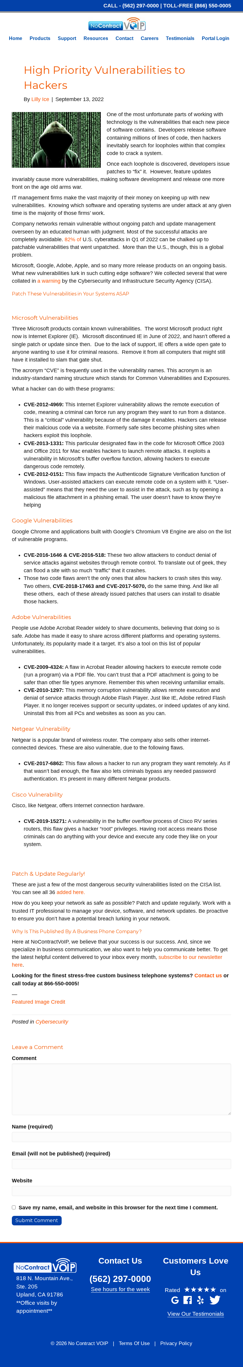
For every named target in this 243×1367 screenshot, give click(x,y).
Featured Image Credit (38, 1002)
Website (22, 1181)
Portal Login (215, 38)
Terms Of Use (134, 1343)
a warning (48, 281)
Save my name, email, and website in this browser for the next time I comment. (118, 1208)
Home (15, 38)
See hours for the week (120, 1289)
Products (40, 38)
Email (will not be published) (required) (61, 1154)
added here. (71, 892)
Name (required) (32, 1127)
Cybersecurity (52, 1022)
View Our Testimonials (195, 1314)
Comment (24, 1058)
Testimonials (180, 38)
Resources (96, 38)
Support (67, 38)
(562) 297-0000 (140, 6)
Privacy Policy (176, 1343)
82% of (73, 239)
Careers (150, 38)
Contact (124, 38)
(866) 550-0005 (213, 6)
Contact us (208, 976)
